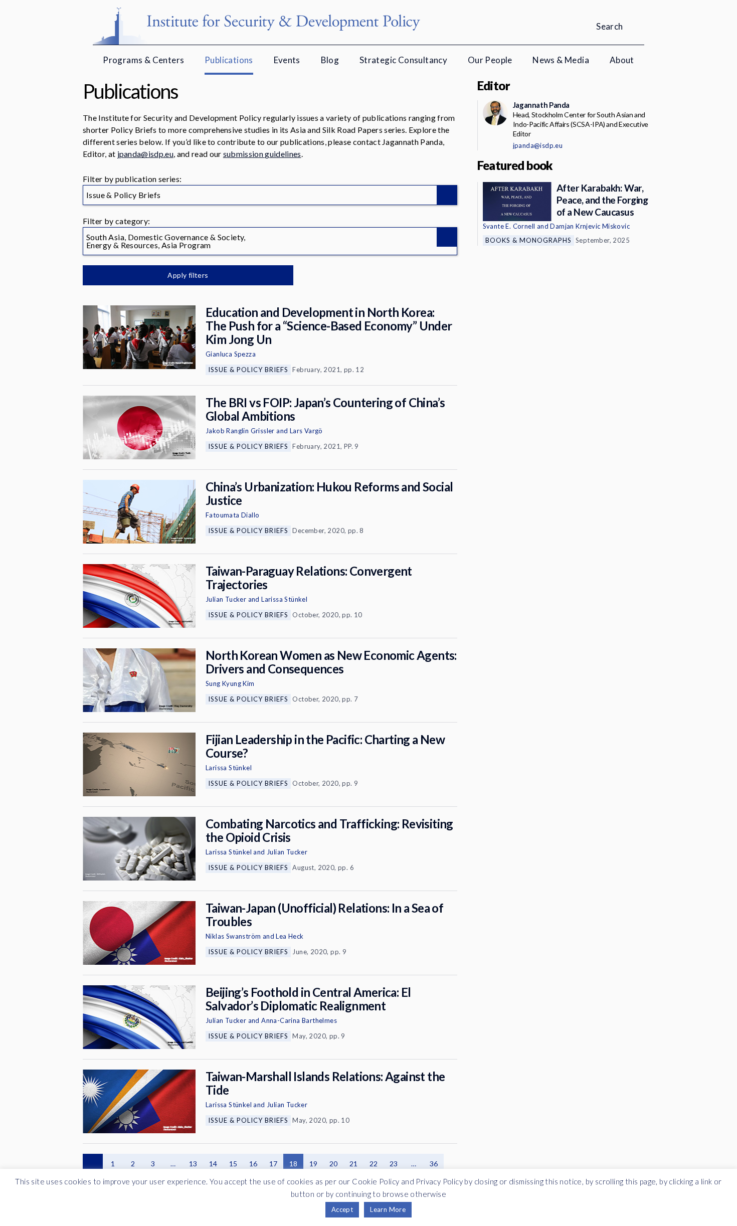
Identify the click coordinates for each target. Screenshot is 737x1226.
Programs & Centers (143, 60)
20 (333, 1163)
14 (213, 1163)
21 (353, 1163)
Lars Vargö (306, 431)
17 (273, 1163)
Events (287, 60)
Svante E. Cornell (509, 226)
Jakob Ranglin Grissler (240, 431)
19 (313, 1163)
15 (233, 1163)
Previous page (93, 1164)
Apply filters (187, 275)
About (622, 60)
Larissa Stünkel (284, 599)
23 (394, 1163)
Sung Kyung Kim (230, 683)
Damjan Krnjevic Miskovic (590, 226)
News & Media (560, 60)
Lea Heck (289, 936)
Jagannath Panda (541, 104)
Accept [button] (342, 1209)
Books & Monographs (528, 240)
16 (253, 1163)
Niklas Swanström (233, 936)
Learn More (388, 1209)
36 (434, 1163)
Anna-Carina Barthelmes (299, 1020)
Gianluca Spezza (231, 354)
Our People (490, 60)
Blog (330, 60)
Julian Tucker (226, 599)
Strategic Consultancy (403, 60)
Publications (229, 60)
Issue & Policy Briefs (248, 370)
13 (193, 1163)
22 (374, 1163)
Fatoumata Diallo (232, 515)
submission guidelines (262, 153)
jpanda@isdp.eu (145, 153)
